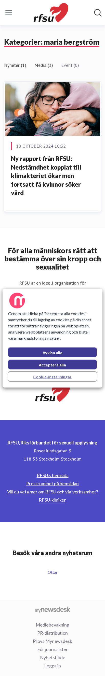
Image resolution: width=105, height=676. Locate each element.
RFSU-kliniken (53, 500)
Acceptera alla (52, 364)
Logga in (52, 665)
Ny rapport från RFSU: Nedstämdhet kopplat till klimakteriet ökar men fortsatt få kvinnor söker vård (46, 175)
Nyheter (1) (15, 65)
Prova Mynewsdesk (52, 641)
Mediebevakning (52, 625)
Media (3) (43, 65)
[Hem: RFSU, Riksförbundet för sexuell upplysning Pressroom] (51, 12)
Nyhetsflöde (52, 657)
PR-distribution (52, 633)
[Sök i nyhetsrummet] (98, 13)
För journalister (52, 649)
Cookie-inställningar (52, 376)
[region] (52, 338)
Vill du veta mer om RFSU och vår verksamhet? (52, 491)
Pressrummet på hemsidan (52, 483)
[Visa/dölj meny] (8, 12)
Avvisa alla (52, 352)
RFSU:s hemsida (53, 475)
